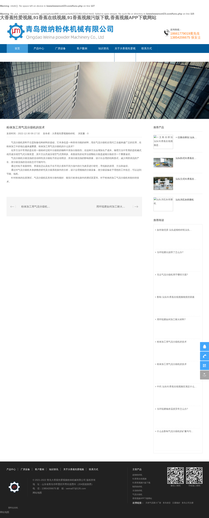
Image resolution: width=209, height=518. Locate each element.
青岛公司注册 (187, 503)
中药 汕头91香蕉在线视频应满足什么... (176, 386)
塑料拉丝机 (13, 508)
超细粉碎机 (137, 475)
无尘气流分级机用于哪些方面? (172, 274)
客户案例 (82, 48)
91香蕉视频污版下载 (141, 483)
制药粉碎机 (137, 486)
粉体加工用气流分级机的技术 (172, 341)
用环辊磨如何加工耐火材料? (171, 319)
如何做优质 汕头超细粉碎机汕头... (174, 230)
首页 (17, 48)
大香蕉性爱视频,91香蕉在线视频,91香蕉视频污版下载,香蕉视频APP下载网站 (78, 17)
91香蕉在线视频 (139, 479)
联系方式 (146, 48)
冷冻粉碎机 (137, 490)
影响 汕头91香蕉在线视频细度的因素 (175, 297)
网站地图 (37, 492)
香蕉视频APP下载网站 (142, 498)
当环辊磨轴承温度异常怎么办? (172, 409)
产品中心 (39, 48)
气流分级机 (137, 494)
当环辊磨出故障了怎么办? (170, 252)
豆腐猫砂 (176, 503)
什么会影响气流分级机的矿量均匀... (175, 431)
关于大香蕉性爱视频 (73, 469)
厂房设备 (60, 48)
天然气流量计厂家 (153, 503)
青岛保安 (167, 503)
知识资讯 (103, 48)
